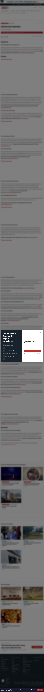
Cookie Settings (32, 689)
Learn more (12, 690)
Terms (35, 353)
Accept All (39, 689)
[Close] (40, 333)
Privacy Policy (39, 353)
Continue (32, 350)
